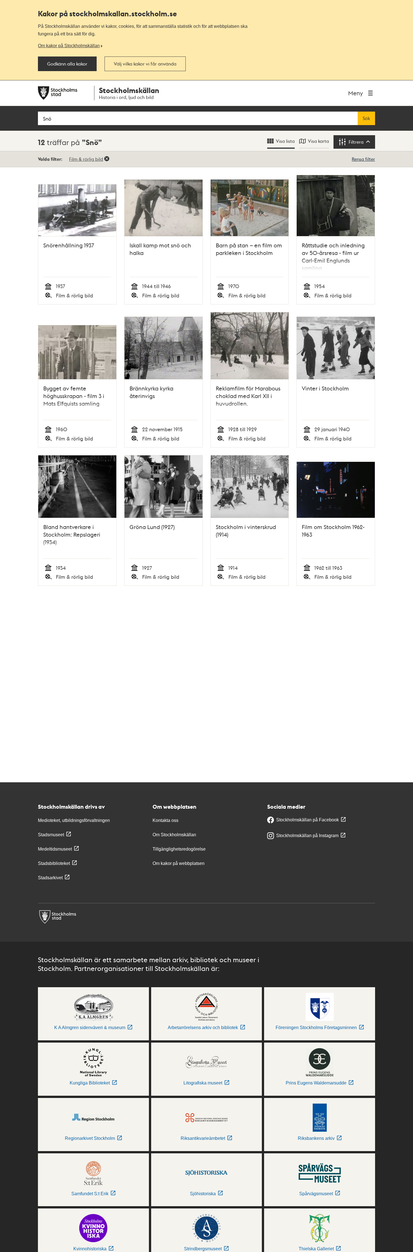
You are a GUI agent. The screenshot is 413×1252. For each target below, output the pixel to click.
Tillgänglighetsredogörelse (179, 849)
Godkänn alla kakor (67, 64)
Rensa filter (363, 159)
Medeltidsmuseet (55, 849)
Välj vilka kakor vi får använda (145, 64)
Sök (366, 118)
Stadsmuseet (51, 834)
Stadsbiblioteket (54, 863)
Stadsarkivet (50, 877)
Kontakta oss (165, 820)
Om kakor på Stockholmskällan (69, 45)
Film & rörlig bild (86, 159)
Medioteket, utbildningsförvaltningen (74, 820)
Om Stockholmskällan (174, 834)
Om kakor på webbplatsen (179, 863)
